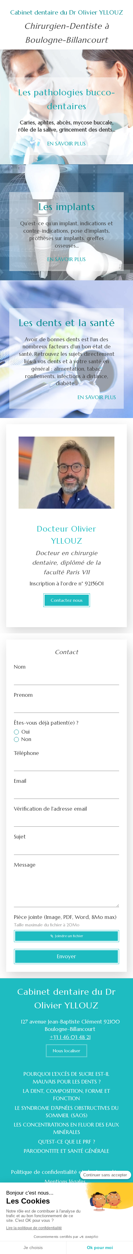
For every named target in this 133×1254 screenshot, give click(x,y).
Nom (20, 666)
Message (25, 864)
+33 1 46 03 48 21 (70, 1037)
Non (26, 739)
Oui (25, 731)
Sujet (20, 836)
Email (20, 781)
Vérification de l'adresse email (50, 808)
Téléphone (26, 753)
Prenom (23, 695)
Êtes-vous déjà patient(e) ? (46, 722)
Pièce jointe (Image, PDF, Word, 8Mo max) (65, 921)
